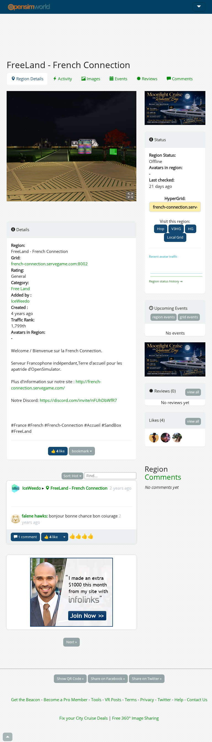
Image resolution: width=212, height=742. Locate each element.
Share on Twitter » (146, 678)
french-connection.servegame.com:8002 (49, 263)
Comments (182, 78)
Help (178, 699)
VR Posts (113, 699)
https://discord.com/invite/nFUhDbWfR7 (78, 400)
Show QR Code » (70, 678)
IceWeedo (20, 301)
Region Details (29, 78)
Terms (131, 699)
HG (190, 228)
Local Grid (175, 237)
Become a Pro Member (66, 699)
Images (93, 78)
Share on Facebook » (108, 678)
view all (193, 391)
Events (120, 78)
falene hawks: (35, 516)
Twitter (164, 699)
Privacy (147, 699)
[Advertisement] (106, 33)
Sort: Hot (71, 475)
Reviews (149, 78)
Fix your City (71, 718)
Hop (160, 228)
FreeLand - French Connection (78, 488)
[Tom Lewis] (166, 437)
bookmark (81, 451)
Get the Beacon (25, 699)
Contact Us (197, 699)
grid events (189, 316)
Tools (96, 699)
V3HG (176, 228)
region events (163, 316)
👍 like (58, 451)
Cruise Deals (96, 718)
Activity (64, 78)
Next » (71, 641)
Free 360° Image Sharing (135, 718)
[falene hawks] (155, 437)
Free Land (20, 288)
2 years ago (120, 488)
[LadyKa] (177, 437)
